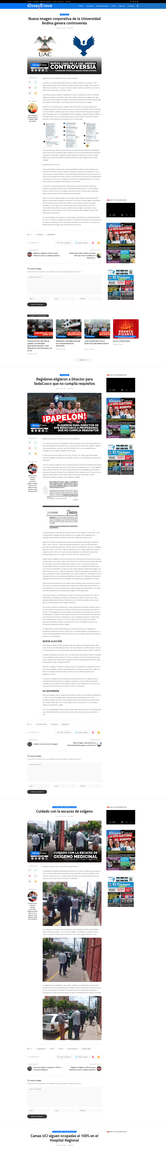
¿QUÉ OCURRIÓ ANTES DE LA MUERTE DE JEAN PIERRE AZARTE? (96, 342)
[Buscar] (137, 6)
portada (40, 234)
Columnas (132, 336)
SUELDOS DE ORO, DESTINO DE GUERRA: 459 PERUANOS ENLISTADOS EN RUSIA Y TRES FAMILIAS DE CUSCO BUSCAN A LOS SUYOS (39, 346)
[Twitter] (35, 82)
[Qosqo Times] (39, 6)
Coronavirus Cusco (69, 807)
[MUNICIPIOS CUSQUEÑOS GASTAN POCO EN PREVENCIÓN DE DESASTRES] (69, 329)
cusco (52, 1049)
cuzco (61, 1049)
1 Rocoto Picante (120, 336)
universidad (51, 234)
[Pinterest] (29, 87)
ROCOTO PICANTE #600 (121, 341)
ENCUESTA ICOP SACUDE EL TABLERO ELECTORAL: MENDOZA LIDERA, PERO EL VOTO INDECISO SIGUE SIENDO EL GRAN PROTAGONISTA (33, 483)
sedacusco (65, 724)
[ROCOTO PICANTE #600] (126, 329)
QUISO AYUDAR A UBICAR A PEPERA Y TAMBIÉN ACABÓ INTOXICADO (32, 118)
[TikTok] (138, 1)
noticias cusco (42, 724)
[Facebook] (131, 1)
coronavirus (41, 1049)
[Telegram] (29, 93)
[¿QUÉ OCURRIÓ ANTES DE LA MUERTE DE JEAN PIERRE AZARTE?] (97, 329)
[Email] (35, 93)
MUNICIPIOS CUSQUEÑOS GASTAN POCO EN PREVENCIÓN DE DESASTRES (68, 343)
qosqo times (87, 1049)
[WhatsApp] (135, 1)
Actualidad (64, 14)
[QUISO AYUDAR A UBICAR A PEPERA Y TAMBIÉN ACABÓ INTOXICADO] (33, 108)
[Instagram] (133, 1)
